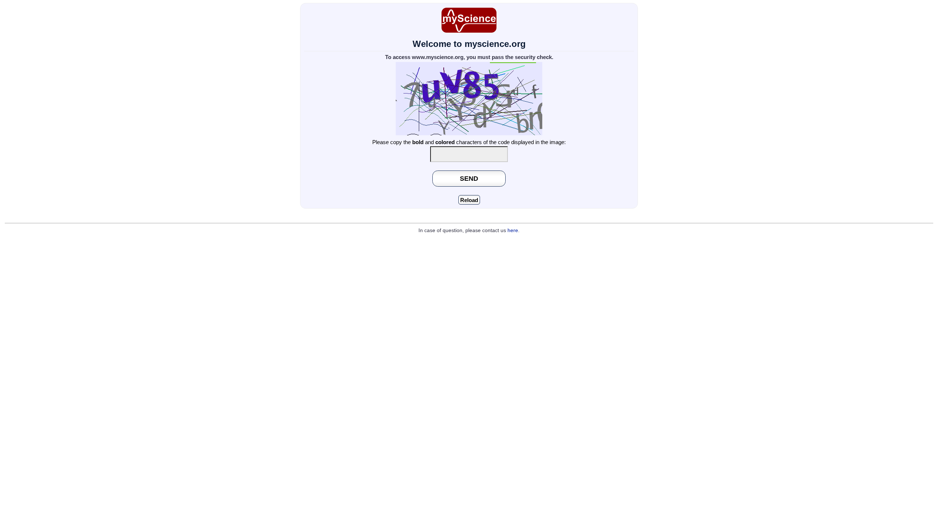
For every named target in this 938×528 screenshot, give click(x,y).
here (512, 230)
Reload (469, 200)
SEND (469, 178)
